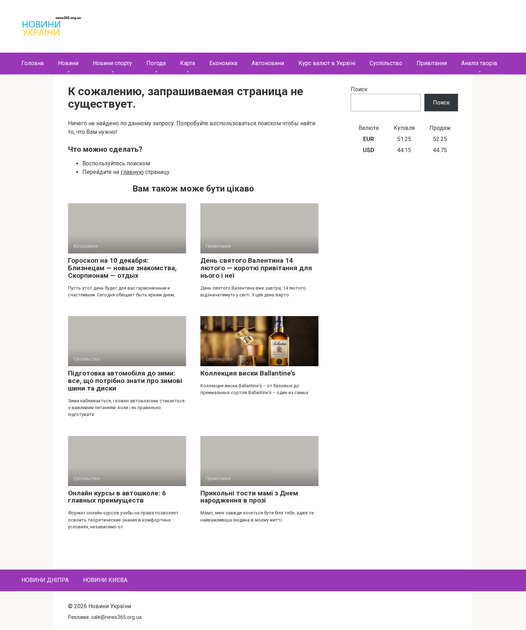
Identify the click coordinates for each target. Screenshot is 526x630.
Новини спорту (112, 63)
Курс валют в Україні (326, 63)
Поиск (359, 89)
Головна (32, 63)
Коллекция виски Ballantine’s (247, 373)
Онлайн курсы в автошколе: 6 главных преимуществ (117, 497)
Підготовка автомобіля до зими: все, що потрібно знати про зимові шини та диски (125, 380)
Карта (187, 63)
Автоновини (268, 63)
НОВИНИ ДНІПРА (45, 580)
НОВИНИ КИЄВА (105, 580)
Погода (156, 63)
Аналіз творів (479, 63)
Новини (68, 63)
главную (132, 172)
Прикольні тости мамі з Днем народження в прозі (249, 497)
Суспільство (386, 63)
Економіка (223, 63)
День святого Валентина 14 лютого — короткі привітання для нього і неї (256, 268)
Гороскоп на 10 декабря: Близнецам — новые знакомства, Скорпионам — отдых (122, 268)
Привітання (432, 63)
